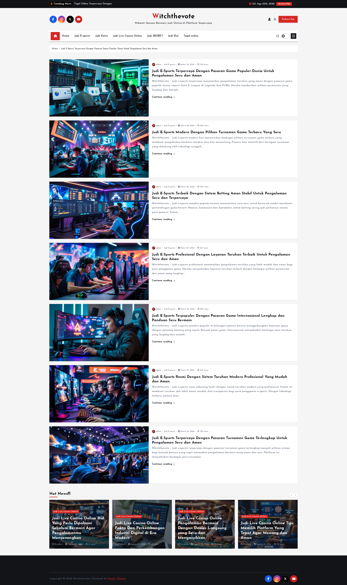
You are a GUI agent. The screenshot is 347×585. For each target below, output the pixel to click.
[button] (292, 495)
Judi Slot (173, 36)
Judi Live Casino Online (127, 36)
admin (158, 64)
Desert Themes (117, 578)
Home (65, 36)
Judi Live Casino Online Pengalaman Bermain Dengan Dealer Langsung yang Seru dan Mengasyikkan (139, 528)
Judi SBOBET (155, 36)
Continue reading (162, 97)
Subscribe (288, 19)
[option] (79, 524)
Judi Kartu (101, 36)
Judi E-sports (82, 36)
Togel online (191, 36)
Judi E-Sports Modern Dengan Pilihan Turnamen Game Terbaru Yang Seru (216, 132)
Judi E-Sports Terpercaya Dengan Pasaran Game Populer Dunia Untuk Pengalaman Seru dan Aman (109, 49)
